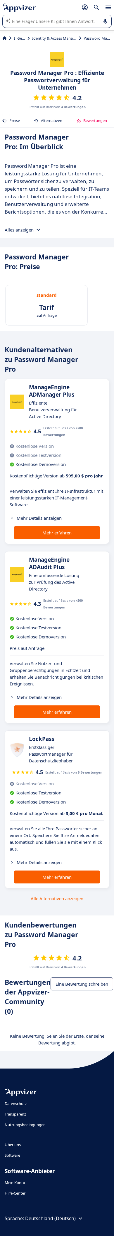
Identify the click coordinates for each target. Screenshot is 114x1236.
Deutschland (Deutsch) (50, 1218)
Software (12, 1155)
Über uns (13, 1144)
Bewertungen (95, 120)
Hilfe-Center (15, 1193)
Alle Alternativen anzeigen (57, 898)
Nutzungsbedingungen (25, 1124)
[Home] (4, 38)
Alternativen (51, 120)
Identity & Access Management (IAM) (54, 38)
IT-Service (19, 38)
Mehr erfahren (57, 533)
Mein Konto (15, 1182)
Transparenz (15, 1114)
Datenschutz (16, 1103)
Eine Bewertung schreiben (82, 984)
